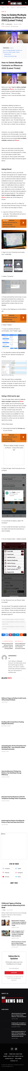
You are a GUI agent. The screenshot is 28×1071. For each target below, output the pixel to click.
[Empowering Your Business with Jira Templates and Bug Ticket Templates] (14, 787)
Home (5, 1054)
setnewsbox (9, 24)
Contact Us (14, 1060)
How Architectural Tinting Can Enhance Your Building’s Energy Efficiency (11, 772)
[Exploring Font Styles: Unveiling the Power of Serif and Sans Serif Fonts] (14, 811)
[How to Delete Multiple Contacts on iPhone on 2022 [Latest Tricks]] (14, 36)
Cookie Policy (9, 1058)
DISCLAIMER (18, 1058)
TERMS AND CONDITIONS (15, 1054)
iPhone (12, 89)
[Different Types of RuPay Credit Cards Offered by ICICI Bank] (14, 688)
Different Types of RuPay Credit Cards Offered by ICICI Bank (14, 699)
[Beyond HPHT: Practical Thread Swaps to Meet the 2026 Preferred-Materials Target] (6, 923)
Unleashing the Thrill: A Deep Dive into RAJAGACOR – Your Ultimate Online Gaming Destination (14, 747)
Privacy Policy (17, 978)
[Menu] (3, 3)
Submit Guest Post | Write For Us (13, 1056)
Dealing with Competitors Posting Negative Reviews (13, 723)
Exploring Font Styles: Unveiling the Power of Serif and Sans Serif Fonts (13, 821)
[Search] (25, 3)
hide (11, 48)
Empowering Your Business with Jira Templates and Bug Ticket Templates (14, 797)
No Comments (6, 26)
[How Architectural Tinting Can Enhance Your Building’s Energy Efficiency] (14, 761)
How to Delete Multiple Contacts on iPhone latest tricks (13, 623)
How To (4, 11)
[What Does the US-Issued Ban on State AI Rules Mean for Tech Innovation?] (6, 944)
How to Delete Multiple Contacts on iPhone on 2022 (13, 627)
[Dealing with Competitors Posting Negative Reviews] (14, 712)
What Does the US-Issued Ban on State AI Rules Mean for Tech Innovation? (19, 943)
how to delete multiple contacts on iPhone (13, 619)
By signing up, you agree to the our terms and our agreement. (14, 978)
